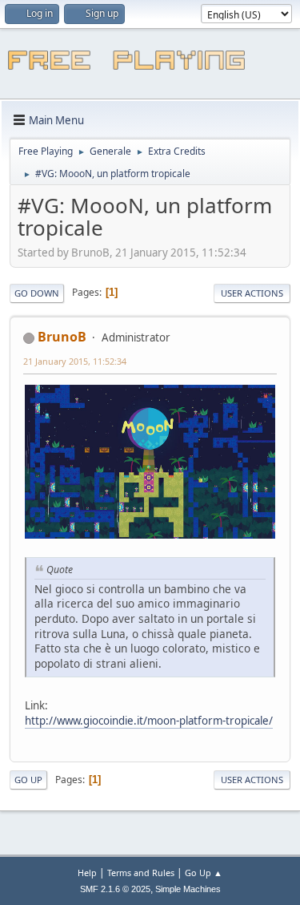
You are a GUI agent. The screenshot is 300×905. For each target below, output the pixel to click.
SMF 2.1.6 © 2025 (115, 889)
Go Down (36, 293)
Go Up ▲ (203, 873)
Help (87, 873)
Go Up (28, 780)
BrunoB (62, 336)
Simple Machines (188, 889)
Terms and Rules (140, 873)
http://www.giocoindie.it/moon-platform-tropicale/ (149, 720)
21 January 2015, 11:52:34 (74, 361)
